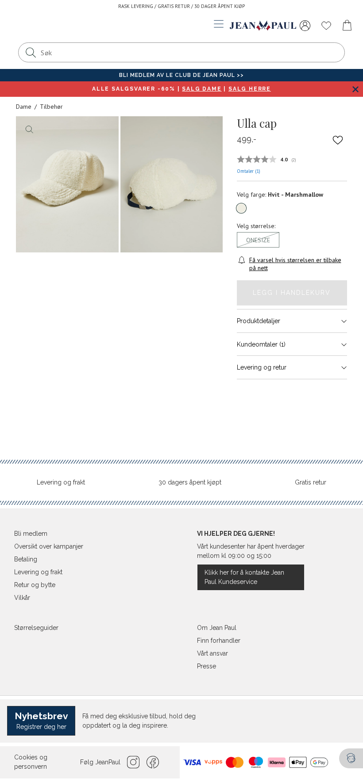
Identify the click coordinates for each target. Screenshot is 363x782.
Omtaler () (248, 171)
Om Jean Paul (216, 627)
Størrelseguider (36, 627)
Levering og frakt (61, 482)
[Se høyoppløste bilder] (67, 184)
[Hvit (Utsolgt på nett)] (241, 208)
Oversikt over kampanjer (48, 546)
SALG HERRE (249, 89)
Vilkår (22, 597)
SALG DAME (201, 89)
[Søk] (30, 52)
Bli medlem (30, 533)
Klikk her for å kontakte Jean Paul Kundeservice (244, 577)
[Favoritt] (337, 139)
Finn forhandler (218, 640)
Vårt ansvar (212, 653)
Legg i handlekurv (292, 292)
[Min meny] (305, 25)
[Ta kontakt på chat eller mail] (351, 758)
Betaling (25, 559)
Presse (206, 666)
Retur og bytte (34, 584)
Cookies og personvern (30, 762)
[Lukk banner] (355, 89)
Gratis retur (310, 482)
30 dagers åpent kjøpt (189, 482)
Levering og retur (261, 367)
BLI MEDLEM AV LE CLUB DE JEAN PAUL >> (181, 75)
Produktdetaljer (258, 320)
